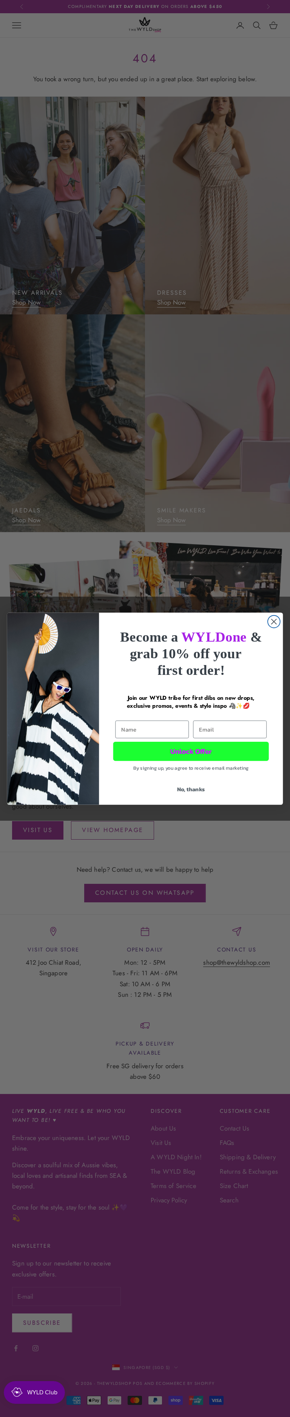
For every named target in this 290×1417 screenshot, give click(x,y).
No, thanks (191, 789)
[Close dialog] (274, 621)
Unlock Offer (191, 751)
